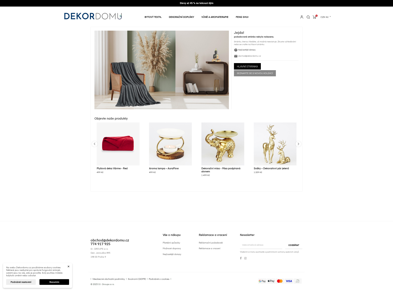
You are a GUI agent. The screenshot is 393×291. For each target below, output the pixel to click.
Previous (94, 144)
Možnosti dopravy (172, 248)
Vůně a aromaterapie (214, 16)
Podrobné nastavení (21, 282)
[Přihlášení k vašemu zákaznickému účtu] (301, 17)
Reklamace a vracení (209, 248)
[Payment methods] (279, 280)
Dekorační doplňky (181, 16)
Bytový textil (153, 16)
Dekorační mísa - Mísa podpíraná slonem (220, 170)
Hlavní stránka (247, 66)
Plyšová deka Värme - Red (112, 168)
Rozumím (54, 282)
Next (298, 144)
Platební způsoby (171, 242)
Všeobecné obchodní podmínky (108, 278)
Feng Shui (242, 16)
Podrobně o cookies (159, 278)
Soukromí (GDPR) (137, 278)
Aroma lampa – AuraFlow (164, 168)
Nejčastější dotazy (247, 49)
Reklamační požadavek (211, 242)
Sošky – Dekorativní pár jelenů (271, 168)
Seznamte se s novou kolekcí (255, 73)
